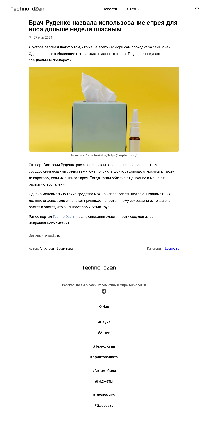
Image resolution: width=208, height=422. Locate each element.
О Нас (104, 306)
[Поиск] (197, 9)
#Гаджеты (104, 381)
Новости (110, 9)
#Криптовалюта (104, 357)
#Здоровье (104, 405)
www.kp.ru (52, 236)
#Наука (104, 322)
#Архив (104, 333)
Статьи (133, 9)
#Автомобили (104, 370)
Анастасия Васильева (56, 248)
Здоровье (171, 248)
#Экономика (104, 395)
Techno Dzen (63, 216)
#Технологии (104, 346)
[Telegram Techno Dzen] (104, 292)
